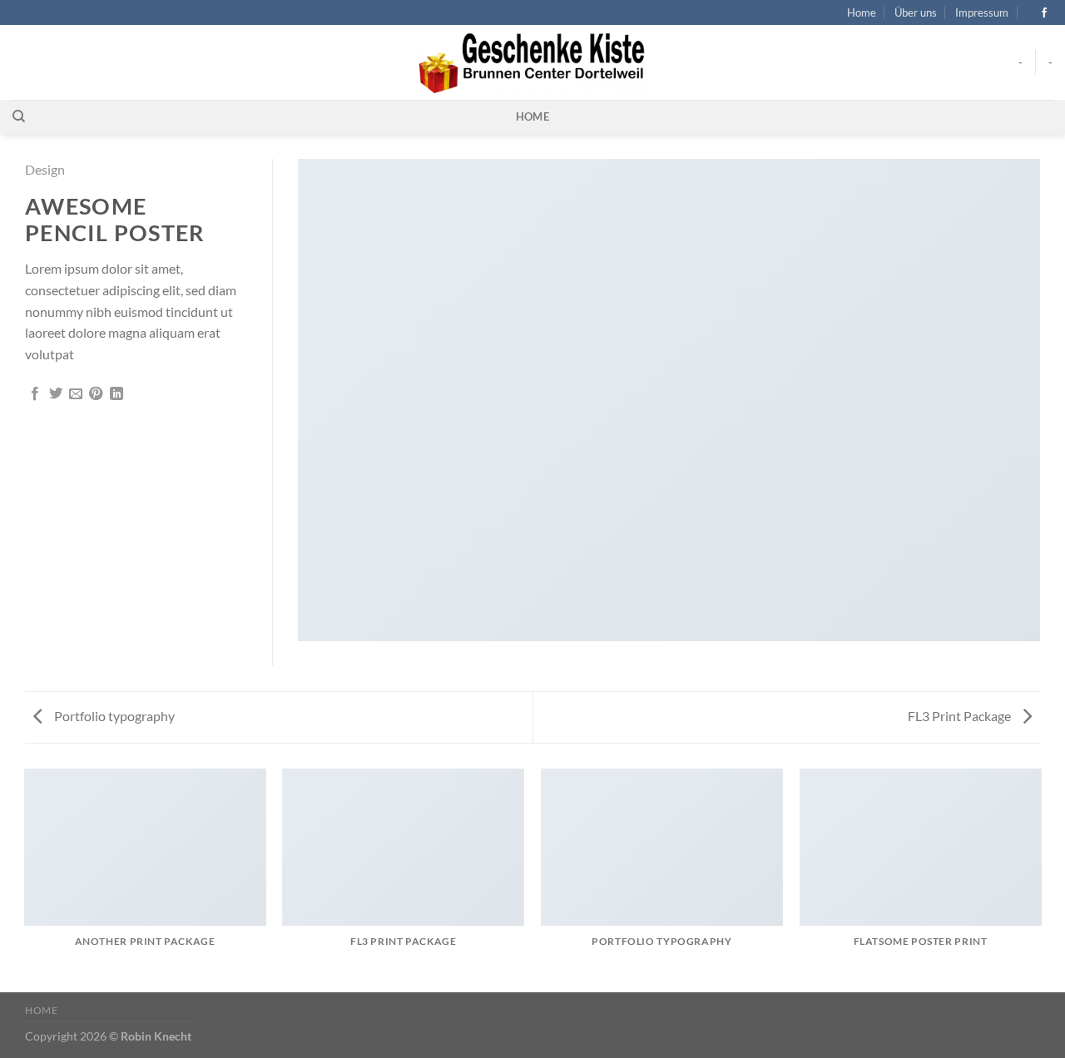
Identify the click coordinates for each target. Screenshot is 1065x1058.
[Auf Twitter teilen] (55, 394)
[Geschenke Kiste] (533, 62)
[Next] (1040, 879)
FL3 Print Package (960, 716)
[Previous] (24, 879)
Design (45, 169)
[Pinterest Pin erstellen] (95, 394)
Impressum (981, 12)
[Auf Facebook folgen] (1044, 13)
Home (861, 12)
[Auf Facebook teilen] (35, 394)
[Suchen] (18, 116)
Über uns (915, 12)
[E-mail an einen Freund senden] (75, 394)
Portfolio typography (113, 716)
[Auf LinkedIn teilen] (116, 394)
